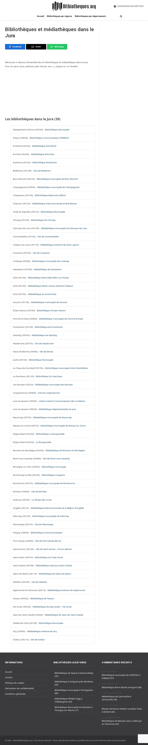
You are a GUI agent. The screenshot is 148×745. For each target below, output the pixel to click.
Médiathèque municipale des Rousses (54, 384)
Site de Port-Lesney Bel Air (48, 540)
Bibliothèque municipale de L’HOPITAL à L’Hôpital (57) (121, 676)
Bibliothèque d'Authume (45, 162)
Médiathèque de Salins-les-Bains (55, 573)
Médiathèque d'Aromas (42, 154)
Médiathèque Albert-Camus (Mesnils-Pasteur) (50, 285)
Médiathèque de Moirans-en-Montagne (65, 450)
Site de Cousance (41, 252)
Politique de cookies (14, 682)
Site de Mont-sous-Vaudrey (56, 458)
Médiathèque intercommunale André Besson (54, 203)
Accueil (40, 16)
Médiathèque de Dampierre (47, 269)
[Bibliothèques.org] (74, 6)
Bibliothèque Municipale (57, 129)
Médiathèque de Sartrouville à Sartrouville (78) (116, 698)
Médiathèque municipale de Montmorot (55, 483)
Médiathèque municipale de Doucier (49, 302)
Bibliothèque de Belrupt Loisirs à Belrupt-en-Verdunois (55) (122, 722)
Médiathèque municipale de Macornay (52, 417)
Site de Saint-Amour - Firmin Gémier (54, 549)
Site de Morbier (39, 491)
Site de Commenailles (48, 236)
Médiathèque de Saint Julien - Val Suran (52, 606)
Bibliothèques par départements (90, 16)
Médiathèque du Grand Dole (42, 294)
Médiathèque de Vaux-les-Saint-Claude (64, 614)
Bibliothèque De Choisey (43, 220)
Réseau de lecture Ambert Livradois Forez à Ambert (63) (122, 710)
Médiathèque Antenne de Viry (42, 631)
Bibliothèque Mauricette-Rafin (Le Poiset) (48, 277)
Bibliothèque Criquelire (53, 475)
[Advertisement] (50, 92)
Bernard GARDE (108, 705)
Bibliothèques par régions (59, 16)
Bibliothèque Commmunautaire (46, 532)
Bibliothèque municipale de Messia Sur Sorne (63, 425)
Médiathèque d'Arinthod (44, 145)
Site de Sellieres (39, 581)
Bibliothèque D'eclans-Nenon (51, 310)
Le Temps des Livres (42, 499)
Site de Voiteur (37, 639)
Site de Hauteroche (44, 343)
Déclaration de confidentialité (19, 688)
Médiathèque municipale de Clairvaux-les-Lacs (64, 228)
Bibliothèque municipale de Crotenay (50, 261)
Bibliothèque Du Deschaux (49, 376)
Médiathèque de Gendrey (44, 335)
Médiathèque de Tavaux (42, 598)
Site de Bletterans (42, 170)
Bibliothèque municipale (54, 466)
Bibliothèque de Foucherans (49, 326)
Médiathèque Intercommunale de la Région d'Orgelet (57, 508)
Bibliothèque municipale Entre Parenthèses (66, 368)
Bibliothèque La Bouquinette (50, 433)
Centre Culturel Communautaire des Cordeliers (62, 401)
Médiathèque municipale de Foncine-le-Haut (61, 318)
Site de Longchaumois (49, 392)
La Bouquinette (43, 442)
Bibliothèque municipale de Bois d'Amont (57, 178)
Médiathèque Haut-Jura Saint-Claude (54, 565)
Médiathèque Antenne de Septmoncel (66, 590)
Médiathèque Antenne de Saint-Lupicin (59, 244)
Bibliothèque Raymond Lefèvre (50, 195)
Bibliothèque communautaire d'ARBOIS (49, 137)
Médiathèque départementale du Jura (57, 409)
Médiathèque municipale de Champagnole (58, 187)
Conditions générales (15, 693)
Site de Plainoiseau (44, 524)
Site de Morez (46, 351)
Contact (8, 677)
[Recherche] (120, 16)
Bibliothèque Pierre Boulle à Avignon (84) (121, 687)
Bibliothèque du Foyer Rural (49, 557)
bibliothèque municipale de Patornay (50, 516)
